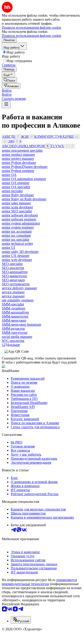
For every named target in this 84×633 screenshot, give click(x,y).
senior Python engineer (18, 171)
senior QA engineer (15, 183)
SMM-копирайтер (15, 312)
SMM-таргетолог (15, 332)
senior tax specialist (15, 239)
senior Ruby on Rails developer (24, 199)
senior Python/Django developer (24, 167)
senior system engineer (18, 227)
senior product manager (18, 154)
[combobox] (21, 620)
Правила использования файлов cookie (31, 36)
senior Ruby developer (18, 195)
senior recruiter (12, 191)
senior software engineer (19, 219)
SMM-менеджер (14, 320)
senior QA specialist (16, 187)
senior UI (8, 248)
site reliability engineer (18, 300)
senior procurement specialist (22, 150)
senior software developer (20, 215)
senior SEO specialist (17, 211)
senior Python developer (19, 163)
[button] (7, 90)
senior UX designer (15, 256)
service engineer (13, 292)
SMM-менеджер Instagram (21, 324)
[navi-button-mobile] (6, 104)
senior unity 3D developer (20, 252)
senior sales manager (16, 203)
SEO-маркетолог (14, 276)
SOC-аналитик (13, 341)
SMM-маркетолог (15, 316)
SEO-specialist (12, 264)
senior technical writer (17, 243)
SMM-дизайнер (13, 308)
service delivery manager (19, 288)
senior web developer (17, 260)
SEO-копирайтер (15, 272)
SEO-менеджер (13, 280)
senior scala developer (17, 207)
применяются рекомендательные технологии (39, 582)
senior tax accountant (17, 231)
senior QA (9, 175)
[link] (9, 80)
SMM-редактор (13, 328)
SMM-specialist (13, 304)
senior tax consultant (16, 235)
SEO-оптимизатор (16, 284)
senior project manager (18, 158)
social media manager (17, 337)
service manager (13, 296)
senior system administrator (21, 223)
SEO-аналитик (13, 268)
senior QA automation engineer (24, 179)
